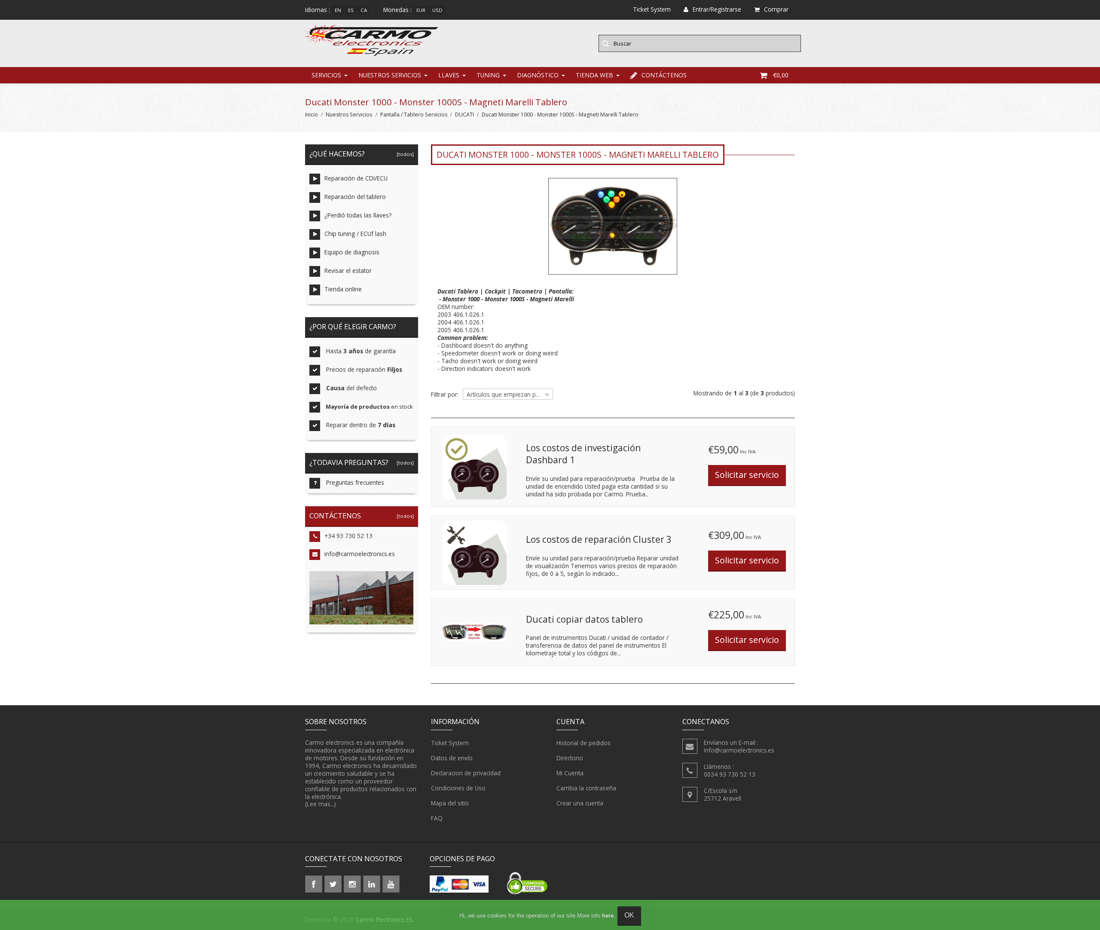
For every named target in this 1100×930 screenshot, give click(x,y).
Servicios (326, 75)
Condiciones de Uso (458, 788)
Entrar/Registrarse (717, 9)
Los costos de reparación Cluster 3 (599, 539)
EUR (420, 10)
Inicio (311, 114)
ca (364, 10)
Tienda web (594, 75)
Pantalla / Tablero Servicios (413, 114)
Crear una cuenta (579, 803)
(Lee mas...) (320, 804)
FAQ (437, 818)
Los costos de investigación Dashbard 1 (583, 454)
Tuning (488, 75)
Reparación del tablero (355, 197)
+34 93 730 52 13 (348, 536)
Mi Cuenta (570, 773)
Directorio (569, 758)
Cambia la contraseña (586, 788)
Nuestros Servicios (389, 75)
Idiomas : (317, 10)
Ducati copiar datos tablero (584, 619)
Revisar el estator (348, 270)
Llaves (448, 75)
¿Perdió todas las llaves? (357, 215)
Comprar (776, 9)
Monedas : (397, 10)
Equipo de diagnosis (351, 252)
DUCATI (464, 114)
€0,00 (780, 75)
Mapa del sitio (450, 803)
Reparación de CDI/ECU (356, 178)
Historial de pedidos (583, 743)
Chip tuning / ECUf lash (355, 233)
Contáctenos (664, 75)
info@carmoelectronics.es (359, 554)
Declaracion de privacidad (466, 773)
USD (437, 10)
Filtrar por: (444, 394)
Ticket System (450, 743)
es (351, 10)
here (608, 915)
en (338, 10)
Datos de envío (452, 758)
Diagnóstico (538, 75)
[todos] (404, 154)
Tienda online (343, 289)
